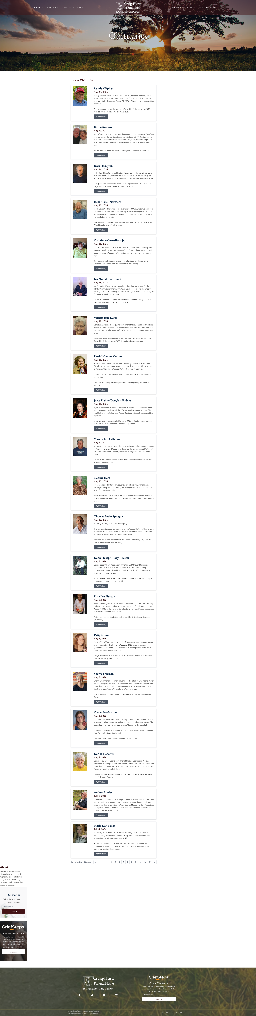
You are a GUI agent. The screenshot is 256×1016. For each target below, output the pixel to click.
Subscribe (13, 911)
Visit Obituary (101, 116)
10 (135, 862)
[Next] (155, 862)
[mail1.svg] (104, 995)
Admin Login (184, 1013)
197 (150, 862)
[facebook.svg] (80, 995)
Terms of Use (175, 1013)
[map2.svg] (92, 995)
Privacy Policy (165, 1013)
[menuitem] (38, 8)
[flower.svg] (116, 995)
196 (145, 862)
